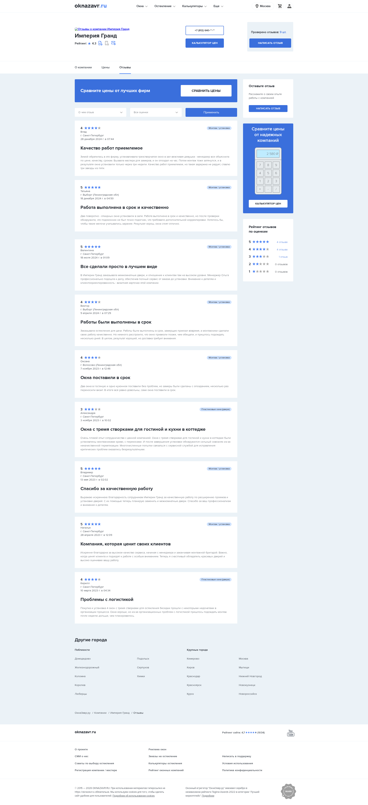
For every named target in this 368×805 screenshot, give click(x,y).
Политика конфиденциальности (242, 770)
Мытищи (244, 667)
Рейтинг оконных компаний (166, 770)
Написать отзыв (270, 43)
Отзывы (125, 67)
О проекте (81, 749)
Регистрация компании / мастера (96, 770)
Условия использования (237, 763)
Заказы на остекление (163, 756)
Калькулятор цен (205, 43)
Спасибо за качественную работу (116, 488)
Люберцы (81, 693)
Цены (106, 67)
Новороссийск (248, 693)
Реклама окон (157, 749)
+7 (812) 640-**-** (205, 30)
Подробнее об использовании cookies (134, 795)
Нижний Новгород (250, 676)
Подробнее (208, 795)
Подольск (143, 658)
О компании (83, 67)
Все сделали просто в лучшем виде (118, 266)
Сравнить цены (206, 91)
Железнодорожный (87, 667)
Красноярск (194, 685)
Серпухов (143, 667)
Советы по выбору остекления (94, 763)
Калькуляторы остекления (165, 763)
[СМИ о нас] (288, 798)
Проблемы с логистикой (106, 599)
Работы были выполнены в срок (115, 322)
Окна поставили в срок (105, 377)
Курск (190, 693)
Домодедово (83, 658)
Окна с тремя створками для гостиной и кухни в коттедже (142, 429)
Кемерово (193, 658)
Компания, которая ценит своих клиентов (125, 544)
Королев (80, 685)
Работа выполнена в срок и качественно (124, 207)
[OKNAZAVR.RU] (91, 6)
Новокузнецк (247, 685)
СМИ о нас (81, 756)
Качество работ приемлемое (111, 148)
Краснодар (193, 676)
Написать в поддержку (236, 756)
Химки (141, 676)
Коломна (80, 676)
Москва (243, 658)
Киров (191, 667)
